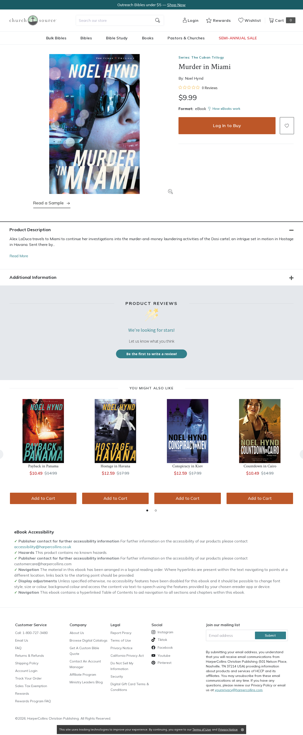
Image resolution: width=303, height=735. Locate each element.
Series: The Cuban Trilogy (201, 57)
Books (148, 38)
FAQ (18, 648)
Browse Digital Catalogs (88, 640)
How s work (226, 108)
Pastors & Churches (186, 38)
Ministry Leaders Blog (86, 682)
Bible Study (117, 38)
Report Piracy (121, 633)
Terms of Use (121, 640)
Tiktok (162, 640)
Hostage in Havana (115, 466)
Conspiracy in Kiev (187, 466)
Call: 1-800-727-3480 (31, 633)
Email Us (21, 640)
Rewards (22, 693)
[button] (287, 125)
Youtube (164, 655)
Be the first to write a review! (151, 354)
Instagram (165, 632)
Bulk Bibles (56, 38)
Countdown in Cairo (260, 466)
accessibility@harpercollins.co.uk (42, 546)
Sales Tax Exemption (31, 686)
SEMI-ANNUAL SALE (238, 38)
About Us (77, 633)
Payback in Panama (43, 466)
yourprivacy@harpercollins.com (239, 690)
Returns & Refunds (29, 655)
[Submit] (157, 20)
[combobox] (120, 20)
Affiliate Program (83, 674)
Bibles (86, 38)
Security (117, 676)
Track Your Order (28, 678)
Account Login (26, 671)
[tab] (147, 510)
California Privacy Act (127, 655)
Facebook (165, 647)
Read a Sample (48, 203)
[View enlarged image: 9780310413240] (94, 124)
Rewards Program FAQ (33, 701)
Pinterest (164, 663)
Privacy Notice (122, 648)
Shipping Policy (26, 663)
